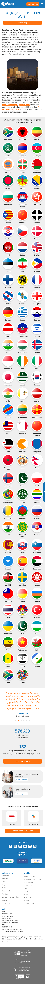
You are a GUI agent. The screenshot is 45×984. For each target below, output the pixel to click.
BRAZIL (26, 888)
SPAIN (26, 894)
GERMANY (27, 891)
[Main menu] (42, 4)
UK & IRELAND (28, 882)
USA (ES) (32, 876)
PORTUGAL (27, 897)
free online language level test (16, 104)
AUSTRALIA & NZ (29, 885)
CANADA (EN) (28, 879)
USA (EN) (26, 876)
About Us (5, 879)
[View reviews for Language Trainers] (22, 977)
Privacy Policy (6, 903)
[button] (15, 720)
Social (4, 888)
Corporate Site (6, 891)
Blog (3, 885)
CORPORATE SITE (29, 904)
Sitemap (4, 900)
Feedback (5, 894)
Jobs (3, 882)
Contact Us (5, 876)
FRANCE (26, 900)
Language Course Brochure (10, 897)
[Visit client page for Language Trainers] (22, 969)
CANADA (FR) (37, 879)
